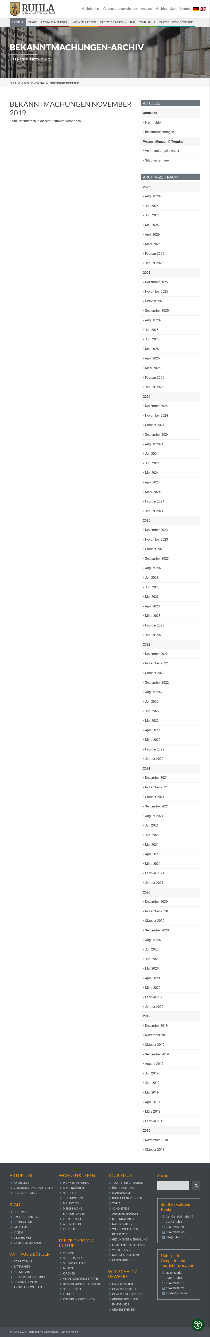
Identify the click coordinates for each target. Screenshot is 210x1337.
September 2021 (157, 806)
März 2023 (153, 616)
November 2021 (156, 787)
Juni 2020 (152, 959)
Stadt (32, 22)
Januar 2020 (154, 1007)
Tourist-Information (127, 1182)
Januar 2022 (154, 759)
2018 (146, 1130)
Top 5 (116, 1203)
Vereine (68, 1252)
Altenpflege (72, 1224)
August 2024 (154, 444)
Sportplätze (72, 1289)
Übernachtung (123, 1187)
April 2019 (152, 1102)
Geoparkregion (124, 1260)
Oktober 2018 (154, 1150)
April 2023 (152, 606)
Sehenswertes (123, 1219)
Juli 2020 (152, 949)
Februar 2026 (154, 254)
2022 (146, 644)
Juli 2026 (152, 206)
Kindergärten (73, 1187)
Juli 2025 (152, 330)
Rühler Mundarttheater (81, 1283)
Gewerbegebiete (124, 1289)
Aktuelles (39, 82)
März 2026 (153, 244)
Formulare (22, 1271)
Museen (68, 1268)
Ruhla (13, 82)
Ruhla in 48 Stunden (127, 1198)
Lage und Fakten (26, 1217)
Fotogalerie (23, 1222)
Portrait (20, 1211)
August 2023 (154, 568)
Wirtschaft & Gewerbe (176, 22)
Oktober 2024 (154, 425)
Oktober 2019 (154, 1045)
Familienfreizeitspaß (128, 1244)
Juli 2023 (152, 578)
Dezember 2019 (156, 1026)
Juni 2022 (152, 711)
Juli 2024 (152, 454)
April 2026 (152, 234)
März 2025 (153, 368)
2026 (146, 187)
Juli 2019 (152, 1073)
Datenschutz (50, 1331)
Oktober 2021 (154, 797)
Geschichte (22, 1237)
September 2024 (157, 435)
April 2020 (152, 978)
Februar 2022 (154, 749)
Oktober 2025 (154, 301)
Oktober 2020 (154, 921)
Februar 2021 (154, 873)
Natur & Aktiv (122, 1224)
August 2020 (154, 940)
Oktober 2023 (154, 549)
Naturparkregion (125, 1255)
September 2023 (157, 558)
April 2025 (152, 358)
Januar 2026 (154, 263)
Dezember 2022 (156, 654)
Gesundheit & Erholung (130, 1239)
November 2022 (156, 663)
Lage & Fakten (122, 1283)
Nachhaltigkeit (165, 9)
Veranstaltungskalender (120, 9)
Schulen (69, 1193)
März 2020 (153, 988)
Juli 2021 (152, 825)
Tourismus (147, 22)
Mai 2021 (152, 845)
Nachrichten (90, 9)
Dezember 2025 (156, 282)
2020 (146, 892)
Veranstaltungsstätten (81, 1278)
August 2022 (154, 692)
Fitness (68, 1294)
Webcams (20, 1227)
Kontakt (186, 9)
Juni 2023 (152, 587)
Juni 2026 (152, 215)
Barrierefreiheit (69, 1331)
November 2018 (156, 1140)
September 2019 (157, 1054)
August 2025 (154, 320)
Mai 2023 (152, 597)
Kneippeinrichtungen (79, 1299)
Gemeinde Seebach (27, 1242)
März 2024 (153, 492)
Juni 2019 (152, 1083)
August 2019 (154, 1064)
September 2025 (157, 311)
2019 (146, 1016)
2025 (146, 273)
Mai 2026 (152, 225)
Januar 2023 (154, 635)
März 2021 (153, 864)
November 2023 (156, 539)
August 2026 (154, 196)
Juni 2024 (152, 463)
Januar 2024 (154, 511)
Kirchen (69, 1229)
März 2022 (153, 740)
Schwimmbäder (74, 1263)
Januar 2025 (154, 387)
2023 (146, 520)
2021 (146, 768)
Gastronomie (122, 1193)
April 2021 (152, 854)
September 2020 (157, 930)
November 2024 (156, 415)
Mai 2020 (152, 968)
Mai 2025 (152, 349)
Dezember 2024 (156, 406)
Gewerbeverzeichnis (127, 1294)
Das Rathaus (23, 1261)
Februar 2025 (154, 378)
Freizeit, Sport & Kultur (117, 22)
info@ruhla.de (175, 1237)
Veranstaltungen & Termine (163, 141)
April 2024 (152, 482)
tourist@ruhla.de (176, 1293)
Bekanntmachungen (159, 132)
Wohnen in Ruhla (76, 1182)
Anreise (146, 9)
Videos (19, 1232)
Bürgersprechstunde (30, 1277)
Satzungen (22, 1266)
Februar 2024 (154, 501)
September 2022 (157, 682)
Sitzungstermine (157, 160)
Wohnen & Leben (84, 22)
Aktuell (18, 22)
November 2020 (156, 911)
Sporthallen (73, 1258)
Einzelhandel (73, 1219)
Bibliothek (71, 1203)
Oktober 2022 (154, 673)
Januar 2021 (154, 883)
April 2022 (152, 730)
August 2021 (154, 816)
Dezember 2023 (156, 530)
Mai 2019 (152, 1092)
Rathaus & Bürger (54, 22)
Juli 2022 (152, 702)
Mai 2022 (152, 721)
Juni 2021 (152, 835)
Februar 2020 (154, 997)
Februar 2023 (154, 625)
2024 (146, 397)
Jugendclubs (73, 1198)
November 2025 (156, 291)
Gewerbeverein (123, 1309)
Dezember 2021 (156, 778)
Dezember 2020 (156, 902)
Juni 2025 (152, 339)
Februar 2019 (154, 1121)
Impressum (34, 1331)
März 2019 (153, 1111)
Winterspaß (121, 1250)
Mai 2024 (152, 473)
